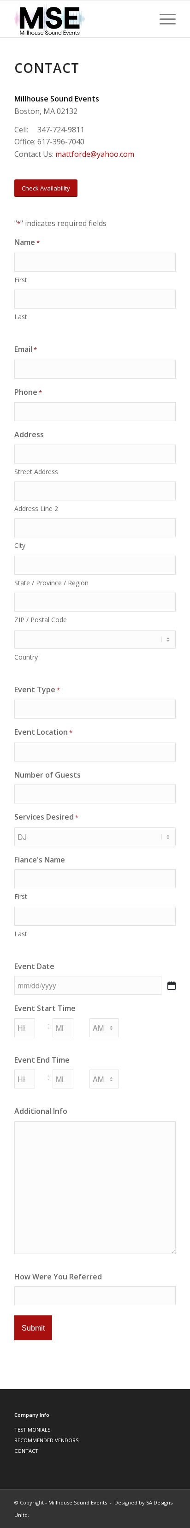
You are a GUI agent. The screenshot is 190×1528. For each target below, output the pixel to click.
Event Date (34, 966)
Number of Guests (47, 775)
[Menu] (163, 18)
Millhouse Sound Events (77, 1502)
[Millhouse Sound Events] (78, 18)
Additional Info (40, 1111)
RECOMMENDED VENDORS (46, 1440)
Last (20, 316)
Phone (28, 392)
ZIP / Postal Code (40, 619)
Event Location (43, 732)
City (19, 545)
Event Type (37, 689)
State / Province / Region (51, 582)
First (20, 279)
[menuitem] (163, 18)
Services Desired (46, 817)
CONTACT (26, 1450)
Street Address (36, 471)
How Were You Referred (58, 1277)
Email (25, 349)
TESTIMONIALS (32, 1429)
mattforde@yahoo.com (94, 154)
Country (26, 657)
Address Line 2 (36, 508)
